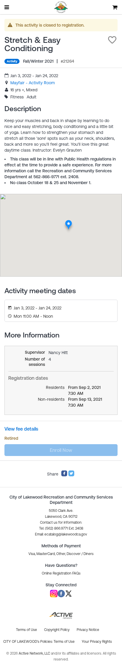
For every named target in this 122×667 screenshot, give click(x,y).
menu (7, 7)
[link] (32, 82)
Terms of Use (64, 642)
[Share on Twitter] (71, 475)
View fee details (21, 428)
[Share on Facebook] (64, 475)
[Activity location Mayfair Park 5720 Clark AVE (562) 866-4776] (68, 221)
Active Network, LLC (35, 653)
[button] (112, 40)
